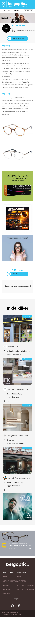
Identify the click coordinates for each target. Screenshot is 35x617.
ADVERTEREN (21, 581)
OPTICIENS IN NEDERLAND (26, 585)
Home (6, 10)
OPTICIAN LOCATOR (10, 581)
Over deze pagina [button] (28, 10)
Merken (11, 10)
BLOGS (19, 577)
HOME (5, 577)
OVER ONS (6, 594)
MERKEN (6, 585)
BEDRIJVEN (7, 589)
